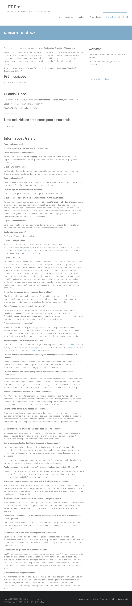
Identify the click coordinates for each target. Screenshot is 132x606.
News (58, 17)
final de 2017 (74, 347)
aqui (24, 82)
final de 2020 (9, 350)
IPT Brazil (16, 6)
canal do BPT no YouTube (37, 350)
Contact (81, 17)
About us (69, 17)
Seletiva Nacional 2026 (115, 17)
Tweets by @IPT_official (99, 79)
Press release (95, 17)
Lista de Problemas (25, 250)
